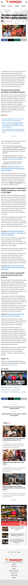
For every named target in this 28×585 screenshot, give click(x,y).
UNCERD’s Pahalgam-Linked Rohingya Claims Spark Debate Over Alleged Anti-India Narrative (14, 487)
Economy (17, 6)
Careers (14, 568)
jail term (7, 199)
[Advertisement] (14, 57)
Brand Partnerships (14, 571)
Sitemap (14, 577)
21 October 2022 (17, 21)
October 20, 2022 (16, 164)
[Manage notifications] (24, 576)
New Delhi (23, 392)
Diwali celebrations (6, 389)
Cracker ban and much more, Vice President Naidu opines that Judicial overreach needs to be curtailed (12, 168)
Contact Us (14, 566)
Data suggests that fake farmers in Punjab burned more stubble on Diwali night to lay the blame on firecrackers (13, 233)
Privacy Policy (14, 575)
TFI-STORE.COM (13, 365)
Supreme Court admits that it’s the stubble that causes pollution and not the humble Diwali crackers (13, 267)
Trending (6, 435)
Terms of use (14, 573)
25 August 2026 (6, 442)
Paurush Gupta (9, 21)
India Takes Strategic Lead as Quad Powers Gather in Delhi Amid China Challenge (13, 119)
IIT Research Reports (14, 392)
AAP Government (8, 387)
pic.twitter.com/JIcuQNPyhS (15, 159)
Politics (10, 6)
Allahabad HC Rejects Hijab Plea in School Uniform (13, 463)
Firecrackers (5, 392)
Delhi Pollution (17, 387)
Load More (14, 136)
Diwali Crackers (16, 389)
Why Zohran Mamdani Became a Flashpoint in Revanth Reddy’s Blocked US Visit (14, 439)
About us (14, 564)
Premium (3, 6)
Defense (23, 6)
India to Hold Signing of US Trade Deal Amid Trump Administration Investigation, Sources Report (13, 131)
